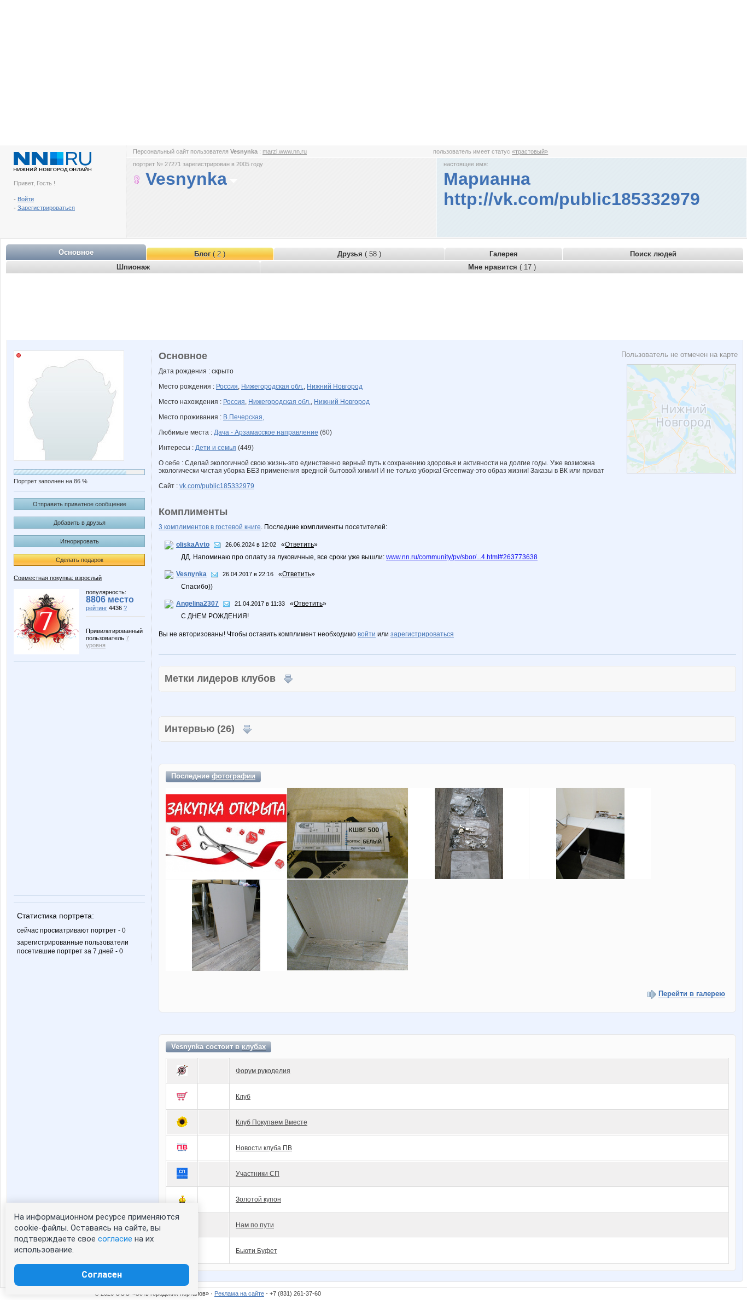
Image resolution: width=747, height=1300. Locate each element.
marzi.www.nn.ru (284, 151)
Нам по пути (255, 1225)
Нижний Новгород (335, 386)
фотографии (233, 776)
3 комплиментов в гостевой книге (210, 527)
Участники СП (257, 1174)
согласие (115, 1239)
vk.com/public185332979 (216, 486)
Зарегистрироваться (46, 207)
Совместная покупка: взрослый (58, 578)
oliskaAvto (192, 544)
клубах (254, 1047)
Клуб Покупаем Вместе (271, 1122)
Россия (227, 386)
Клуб (243, 1096)
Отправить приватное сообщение (79, 504)
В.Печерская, (243, 417)
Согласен (101, 1274)
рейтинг (96, 608)
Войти (25, 199)
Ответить (299, 544)
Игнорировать (79, 541)
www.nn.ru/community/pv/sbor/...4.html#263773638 (462, 557)
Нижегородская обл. (272, 386)
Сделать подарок (79, 560)
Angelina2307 (197, 603)
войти (367, 634)
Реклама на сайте (239, 1293)
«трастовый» (530, 151)
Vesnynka (191, 574)
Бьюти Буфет (256, 1251)
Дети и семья (215, 448)
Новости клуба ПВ (264, 1148)
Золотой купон (258, 1199)
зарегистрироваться (422, 634)
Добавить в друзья (80, 522)
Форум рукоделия (263, 1071)
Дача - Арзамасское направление (266, 432)
